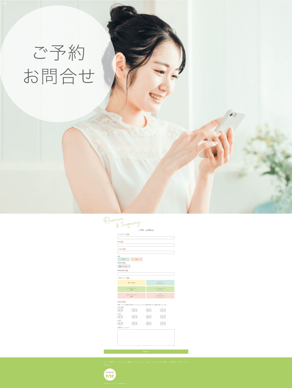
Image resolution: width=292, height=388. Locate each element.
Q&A (272, 2)
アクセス (288, 2)
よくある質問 (172, 362)
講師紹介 (261, 2)
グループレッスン (226, 2)
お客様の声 (266, 2)
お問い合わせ (107, 365)
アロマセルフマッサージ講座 (239, 2)
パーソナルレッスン (216, 2)
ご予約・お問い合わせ (279, 2)
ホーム (208, 2)
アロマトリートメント (252, 2)
